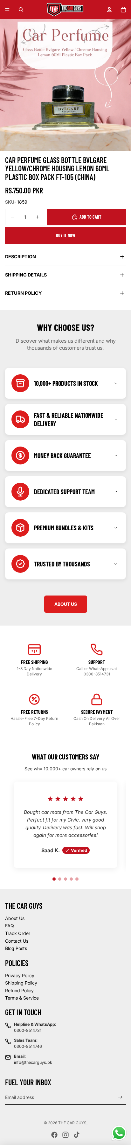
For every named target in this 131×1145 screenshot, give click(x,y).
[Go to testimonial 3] (65, 879)
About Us (14, 918)
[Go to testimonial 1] (54, 879)
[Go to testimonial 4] (71, 879)
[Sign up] (120, 1097)
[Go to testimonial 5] (77, 879)
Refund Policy (19, 990)
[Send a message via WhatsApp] (119, 1133)
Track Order (17, 933)
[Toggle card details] (116, 383)
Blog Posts (16, 948)
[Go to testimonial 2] (59, 879)
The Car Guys (72, 1122)
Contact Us (16, 941)
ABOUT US (65, 604)
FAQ (9, 925)
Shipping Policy (21, 982)
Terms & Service (22, 998)
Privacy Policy (19, 975)
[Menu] (7, 9)
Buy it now (65, 235)
